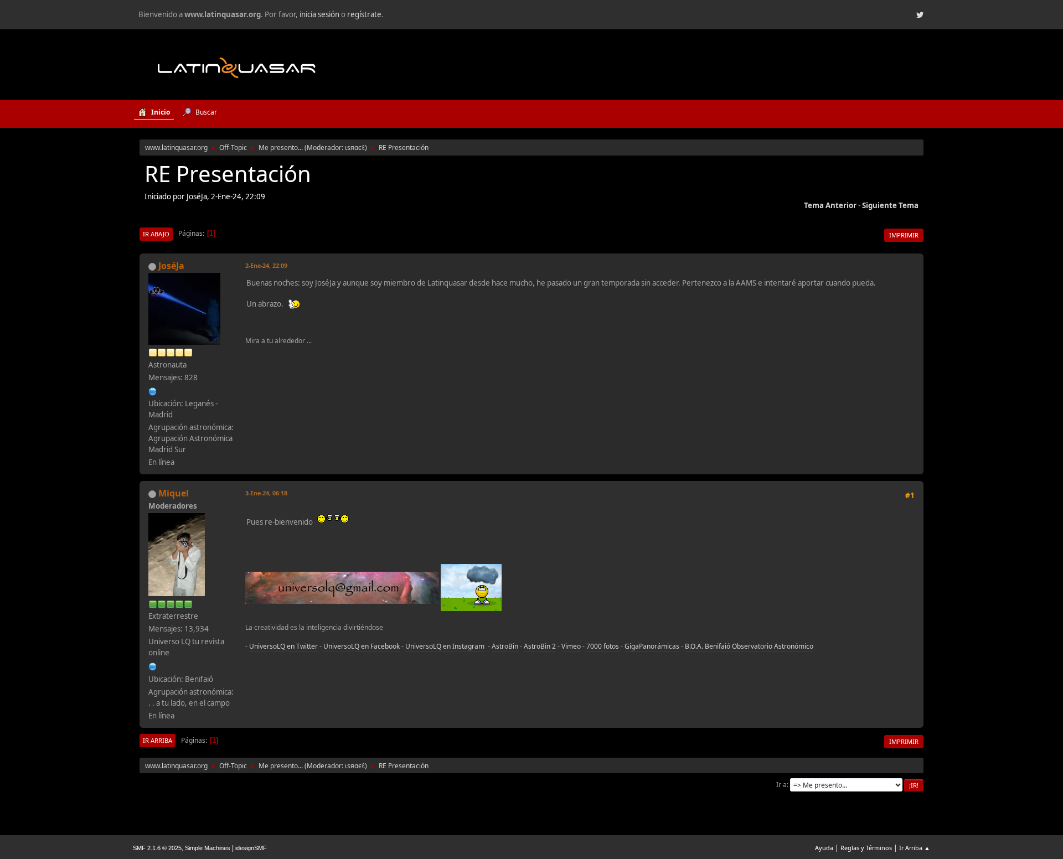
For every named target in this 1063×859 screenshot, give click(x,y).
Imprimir (903, 235)
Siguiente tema (890, 205)
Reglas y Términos (866, 848)
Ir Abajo (156, 234)
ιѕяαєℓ (355, 147)
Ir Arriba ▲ (914, 848)
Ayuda (824, 848)
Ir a (781, 784)
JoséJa (171, 266)
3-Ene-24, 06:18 (266, 493)
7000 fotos (602, 646)
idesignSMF (251, 848)
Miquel (173, 493)
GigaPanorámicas (652, 646)
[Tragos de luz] (152, 390)
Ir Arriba (157, 740)
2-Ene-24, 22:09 (266, 265)
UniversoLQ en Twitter (283, 646)
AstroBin (505, 646)
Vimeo (571, 646)
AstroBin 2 (540, 646)
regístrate (364, 14)
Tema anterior (830, 205)
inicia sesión (319, 14)
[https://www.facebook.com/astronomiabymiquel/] (152, 665)
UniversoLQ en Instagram (444, 646)
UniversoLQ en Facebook (361, 646)
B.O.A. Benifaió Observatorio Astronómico (749, 646)
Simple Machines (207, 848)
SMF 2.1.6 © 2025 (157, 848)
